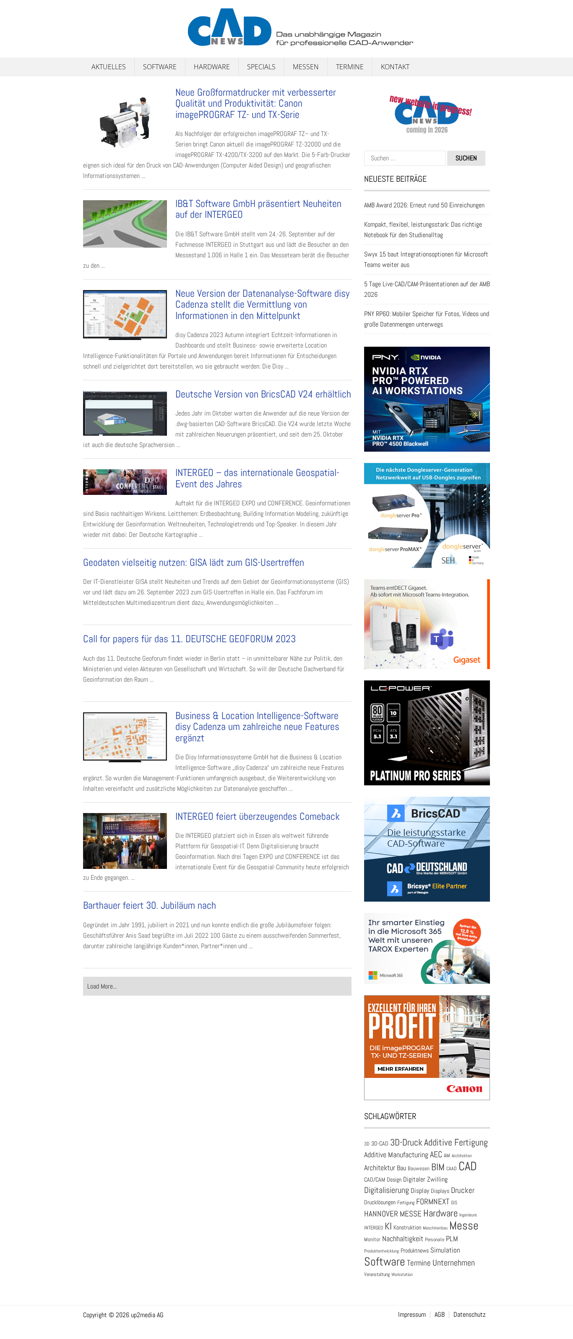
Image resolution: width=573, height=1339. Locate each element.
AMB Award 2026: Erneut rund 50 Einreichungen (424, 205)
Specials (261, 66)
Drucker (462, 1190)
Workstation (402, 1274)
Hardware (212, 66)
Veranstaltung (377, 1274)
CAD (467, 1166)
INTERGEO (373, 1228)
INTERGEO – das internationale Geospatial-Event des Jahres (257, 478)
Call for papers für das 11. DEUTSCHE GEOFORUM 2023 (189, 638)
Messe (464, 1225)
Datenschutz (469, 1314)
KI (388, 1226)
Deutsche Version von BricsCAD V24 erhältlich (263, 393)
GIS (454, 1202)
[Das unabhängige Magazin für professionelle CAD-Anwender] (102, 42)
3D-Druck (406, 1142)
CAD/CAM (374, 1179)
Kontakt (395, 66)
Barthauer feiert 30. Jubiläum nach (149, 905)
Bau (401, 1168)
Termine (350, 66)
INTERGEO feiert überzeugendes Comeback (257, 816)
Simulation (445, 1250)
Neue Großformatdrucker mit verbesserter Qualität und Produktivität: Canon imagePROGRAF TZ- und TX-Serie (255, 103)
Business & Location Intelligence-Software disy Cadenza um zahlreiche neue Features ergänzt (257, 726)
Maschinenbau (435, 1228)
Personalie (434, 1239)
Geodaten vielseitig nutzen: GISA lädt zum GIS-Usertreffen (193, 562)
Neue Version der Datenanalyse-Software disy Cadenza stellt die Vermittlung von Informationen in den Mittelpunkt (262, 304)
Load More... (102, 986)
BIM (438, 1167)
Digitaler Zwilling (425, 1179)
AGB (440, 1314)
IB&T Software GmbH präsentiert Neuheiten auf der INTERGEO (258, 209)
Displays (440, 1191)
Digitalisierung (386, 1190)
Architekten (462, 1156)
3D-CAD (379, 1143)
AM (447, 1155)
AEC (436, 1154)
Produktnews (415, 1250)
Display (420, 1190)
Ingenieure (468, 1215)
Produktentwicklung (381, 1251)
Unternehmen (453, 1262)
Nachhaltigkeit (402, 1238)
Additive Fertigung (456, 1142)
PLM (452, 1238)
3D (367, 1143)
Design (394, 1179)
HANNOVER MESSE (393, 1213)
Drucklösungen (380, 1202)
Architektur (379, 1167)
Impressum (412, 1314)
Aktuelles (108, 66)
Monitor (372, 1239)
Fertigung (405, 1202)
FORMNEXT (432, 1201)
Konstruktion (407, 1227)
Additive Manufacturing (396, 1154)
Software (160, 66)
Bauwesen (419, 1168)
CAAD (451, 1168)
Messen (306, 66)
